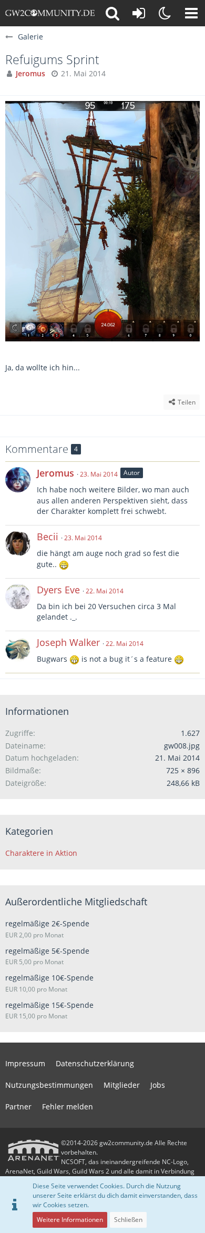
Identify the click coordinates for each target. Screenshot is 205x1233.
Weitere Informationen (70, 1219)
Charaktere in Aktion (41, 853)
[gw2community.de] (50, 13)
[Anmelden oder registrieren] (138, 13)
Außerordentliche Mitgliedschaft (76, 901)
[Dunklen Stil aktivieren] (165, 13)
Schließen (128, 1219)
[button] (191, 13)
